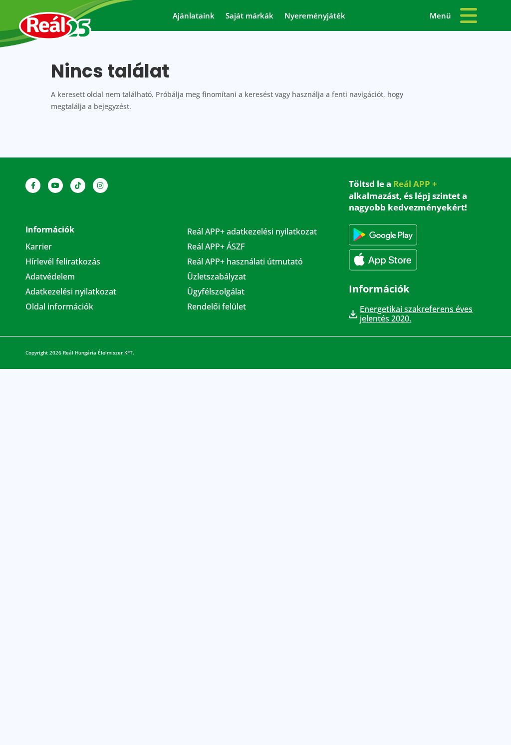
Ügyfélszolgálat (216, 292)
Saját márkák (249, 16)
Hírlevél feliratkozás (62, 262)
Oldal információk (59, 307)
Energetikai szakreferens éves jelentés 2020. (416, 314)
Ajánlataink (194, 16)
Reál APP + (415, 184)
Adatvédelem (50, 277)
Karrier (38, 247)
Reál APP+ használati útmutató (245, 262)
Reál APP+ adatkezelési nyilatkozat (252, 232)
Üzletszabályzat (216, 277)
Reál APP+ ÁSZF (216, 247)
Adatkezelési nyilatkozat (70, 292)
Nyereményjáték (314, 16)
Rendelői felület (216, 307)
